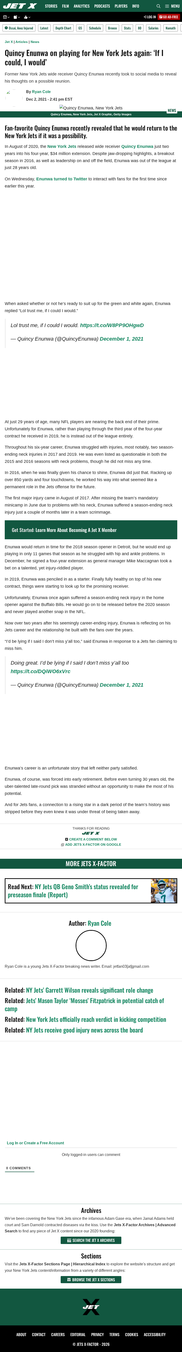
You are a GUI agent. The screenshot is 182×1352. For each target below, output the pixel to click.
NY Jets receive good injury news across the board (84, 1029)
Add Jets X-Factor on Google (93, 844)
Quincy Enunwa (137, 146)
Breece (112, 27)
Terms (114, 1334)
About (21, 1334)
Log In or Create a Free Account (35, 1143)
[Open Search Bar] (158, 6)
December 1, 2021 (121, 339)
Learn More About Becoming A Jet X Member (76, 529)
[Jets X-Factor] (21, 6)
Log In (151, 16)
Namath (171, 27)
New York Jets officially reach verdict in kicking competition (96, 1019)
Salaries (153, 27)
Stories (51, 6)
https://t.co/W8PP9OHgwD (112, 325)
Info (135, 6)
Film (65, 6)
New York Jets (61, 146)
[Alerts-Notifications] (16, 17)
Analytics (82, 6)
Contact (39, 1334)
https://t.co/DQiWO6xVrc (40, 671)
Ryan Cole (41, 92)
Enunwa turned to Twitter (61, 179)
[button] (172, 6)
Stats (127, 27)
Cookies (131, 1334)
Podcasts (102, 6)
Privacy (97, 1334)
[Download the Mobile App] (5, 17)
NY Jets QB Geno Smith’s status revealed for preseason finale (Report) (73, 890)
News (35, 42)
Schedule (95, 27)
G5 (80, 27)
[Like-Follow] (26, 17)
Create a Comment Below (93, 839)
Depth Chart (63, 27)
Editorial (78, 1334)
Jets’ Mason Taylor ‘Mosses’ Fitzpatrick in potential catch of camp (84, 1004)
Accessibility (155, 1334)
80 (139, 27)
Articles (21, 42)
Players (121, 6)
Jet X (9, 42)
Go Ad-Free (170, 16)
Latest (44, 27)
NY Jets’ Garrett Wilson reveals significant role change (89, 990)
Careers (58, 1334)
